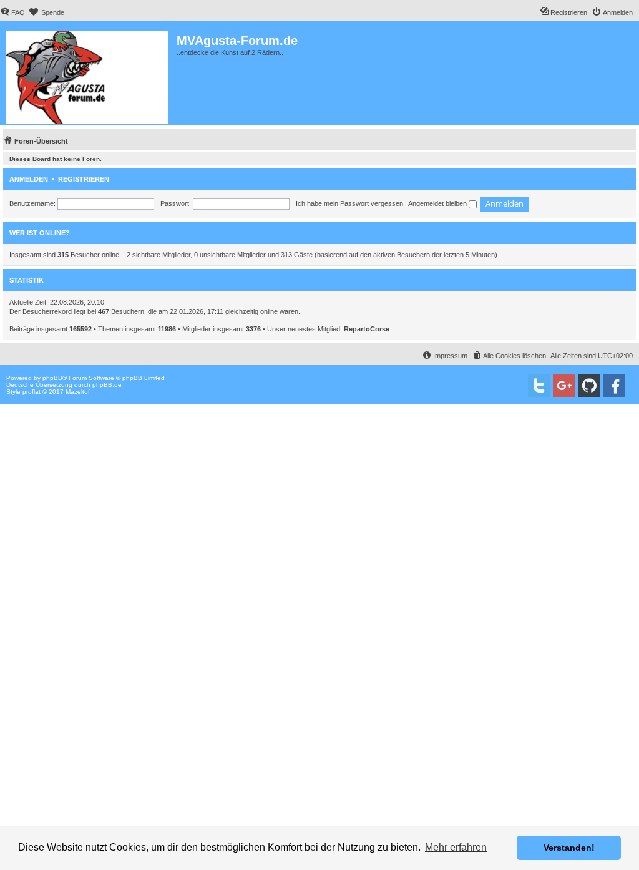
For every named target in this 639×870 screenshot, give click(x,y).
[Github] (589, 385)
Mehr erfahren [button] (456, 847)
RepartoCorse (366, 329)
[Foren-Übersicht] (88, 74)
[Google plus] (564, 385)
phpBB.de (107, 384)
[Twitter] (539, 385)
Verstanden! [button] (569, 848)
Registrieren (83, 179)
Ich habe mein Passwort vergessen (349, 203)
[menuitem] (12, 12)
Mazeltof (78, 391)
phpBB (52, 377)
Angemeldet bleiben (438, 203)
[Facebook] (614, 385)
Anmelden (28, 179)
